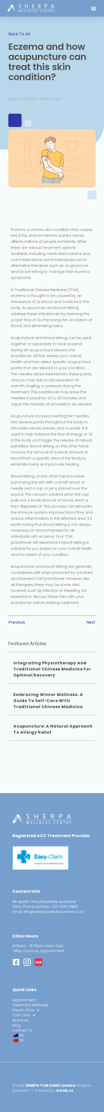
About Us (20, 1020)
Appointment (24, 999)
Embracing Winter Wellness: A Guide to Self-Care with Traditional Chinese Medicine (48, 701)
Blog (16, 1025)
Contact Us (22, 1030)
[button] (93, 8)
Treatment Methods (30, 1005)
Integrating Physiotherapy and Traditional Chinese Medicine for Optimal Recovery (52, 669)
